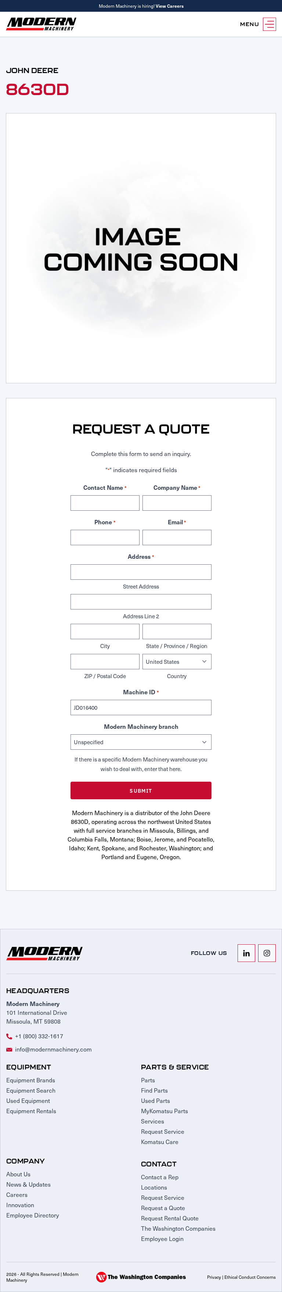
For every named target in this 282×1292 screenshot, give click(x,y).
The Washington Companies (178, 1228)
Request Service (162, 1131)
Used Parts (155, 1100)
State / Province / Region (176, 646)
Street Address (141, 586)
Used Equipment (28, 1100)
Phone (104, 522)
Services (152, 1121)
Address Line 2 (141, 616)
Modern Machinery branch (141, 726)
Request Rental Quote (170, 1217)
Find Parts (154, 1090)
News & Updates (28, 1184)
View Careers (170, 6)
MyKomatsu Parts (164, 1110)
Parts (148, 1079)
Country (177, 676)
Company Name (176, 487)
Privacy (214, 1277)
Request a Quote (163, 1207)
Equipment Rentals (31, 1110)
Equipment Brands (30, 1079)
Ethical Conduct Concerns (250, 1277)
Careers (17, 1194)
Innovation (20, 1204)
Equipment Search (30, 1090)
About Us (18, 1173)
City (105, 646)
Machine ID (141, 692)
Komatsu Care (159, 1141)
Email (177, 522)
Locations (154, 1187)
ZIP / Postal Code (105, 676)
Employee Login (162, 1238)
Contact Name (104, 487)
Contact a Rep (159, 1176)
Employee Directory (32, 1214)
